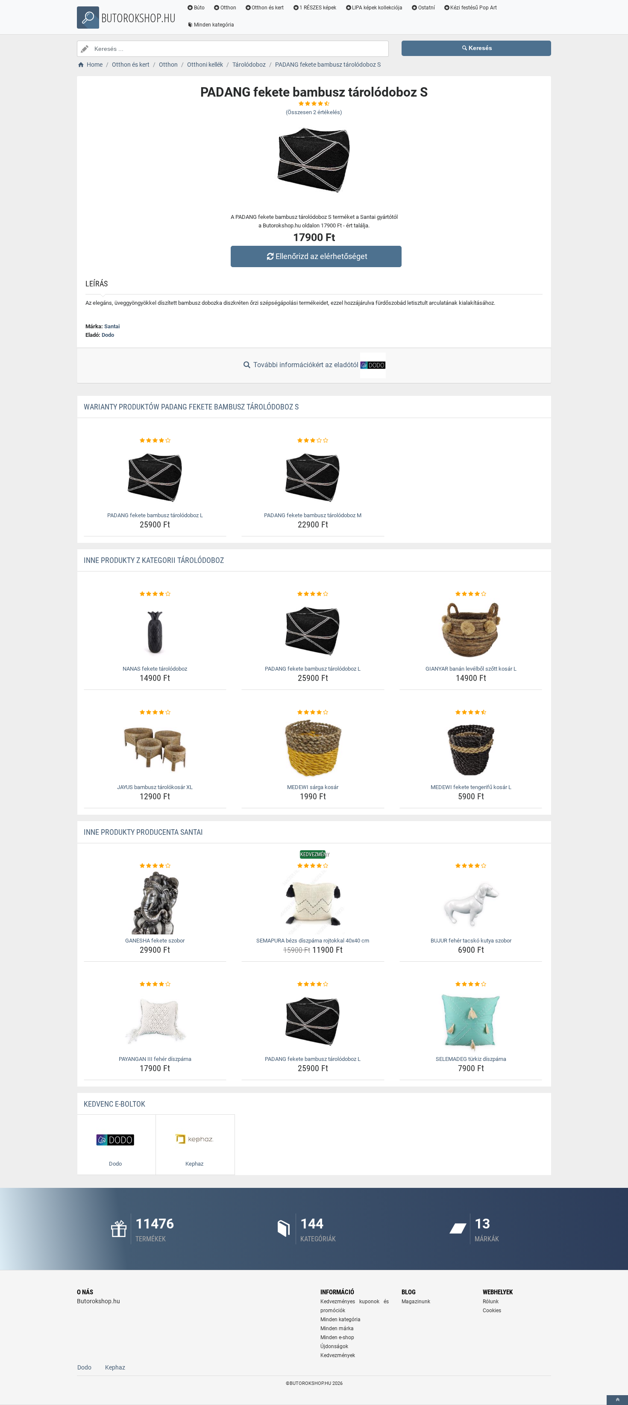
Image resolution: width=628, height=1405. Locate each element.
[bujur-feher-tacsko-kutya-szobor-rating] (471, 866)
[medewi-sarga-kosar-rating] (313, 712)
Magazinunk (416, 1302)
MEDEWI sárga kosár (312, 787)
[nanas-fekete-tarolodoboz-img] (155, 630)
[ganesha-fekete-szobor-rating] (155, 866)
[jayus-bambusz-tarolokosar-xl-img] (155, 749)
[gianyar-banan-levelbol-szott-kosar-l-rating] (471, 594)
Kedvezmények (337, 1355)
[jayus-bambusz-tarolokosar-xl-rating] (155, 712)
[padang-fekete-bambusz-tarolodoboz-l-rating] (155, 440)
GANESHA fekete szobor (155, 940)
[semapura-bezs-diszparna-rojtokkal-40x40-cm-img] (313, 902)
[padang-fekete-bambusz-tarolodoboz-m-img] (313, 477)
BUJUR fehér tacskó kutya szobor (471, 940)
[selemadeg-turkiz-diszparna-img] (471, 1021)
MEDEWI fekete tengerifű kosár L (471, 787)
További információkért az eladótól (306, 365)
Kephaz (115, 1367)
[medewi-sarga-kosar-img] (313, 749)
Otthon (228, 8)
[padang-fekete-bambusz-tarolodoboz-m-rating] (313, 440)
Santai (112, 326)
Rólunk (491, 1302)
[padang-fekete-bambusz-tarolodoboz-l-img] (155, 477)
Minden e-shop (337, 1337)
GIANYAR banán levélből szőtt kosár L (471, 669)
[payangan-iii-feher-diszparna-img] (155, 1021)
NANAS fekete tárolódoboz (155, 669)
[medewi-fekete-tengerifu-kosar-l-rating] (471, 712)
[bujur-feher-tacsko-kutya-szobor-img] (471, 902)
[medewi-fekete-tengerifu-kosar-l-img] (471, 749)
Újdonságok (334, 1346)
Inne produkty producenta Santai (143, 832)
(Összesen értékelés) (314, 112)
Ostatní (426, 8)
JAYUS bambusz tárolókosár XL (155, 787)
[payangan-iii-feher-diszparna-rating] (155, 984)
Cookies (492, 1311)
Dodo (108, 335)
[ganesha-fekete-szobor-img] (155, 902)
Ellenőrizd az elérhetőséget (321, 256)
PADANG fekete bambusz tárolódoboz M (312, 515)
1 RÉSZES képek (317, 8)
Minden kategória (214, 25)
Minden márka (337, 1328)
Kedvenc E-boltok (114, 1103)
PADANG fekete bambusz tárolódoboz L (155, 515)
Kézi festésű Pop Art (473, 8)
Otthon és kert (268, 8)
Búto (199, 8)
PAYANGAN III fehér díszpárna (155, 1059)
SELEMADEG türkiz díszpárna (471, 1059)
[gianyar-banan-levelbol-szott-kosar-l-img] (471, 630)
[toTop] (617, 1400)
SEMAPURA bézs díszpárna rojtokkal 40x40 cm (312, 940)
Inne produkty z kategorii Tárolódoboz (154, 560)
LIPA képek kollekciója (377, 8)
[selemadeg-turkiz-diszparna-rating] (471, 984)
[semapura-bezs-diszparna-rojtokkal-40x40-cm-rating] (313, 866)
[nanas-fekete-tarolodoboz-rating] (155, 594)
